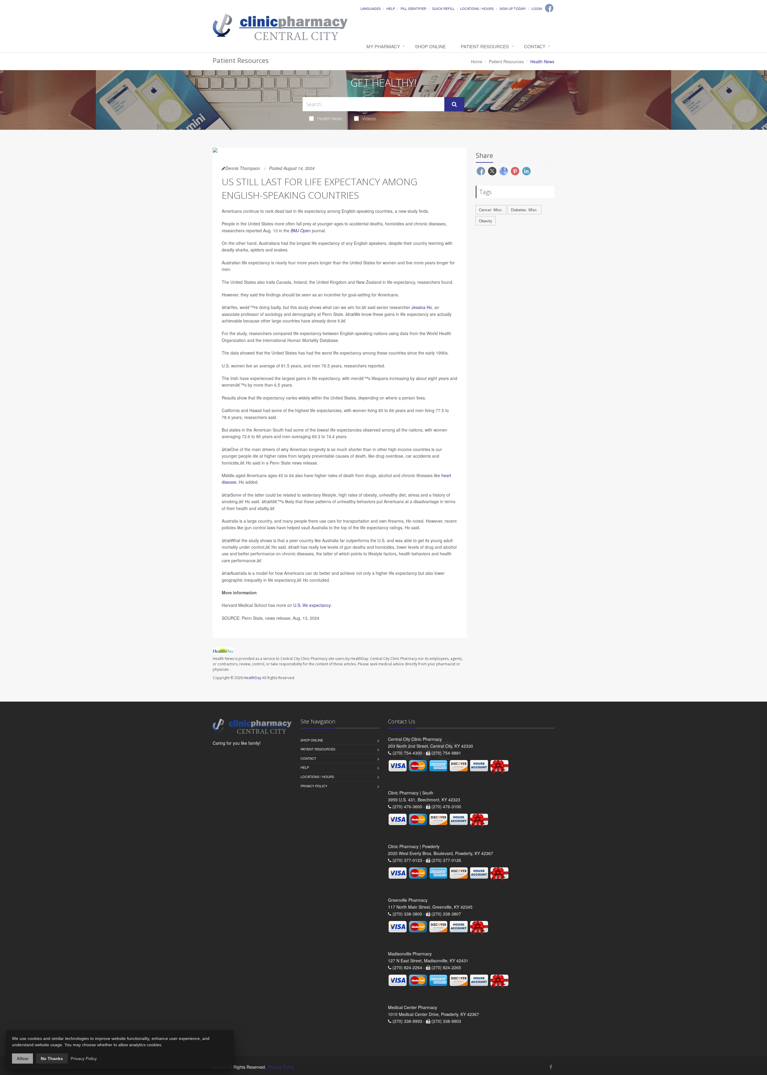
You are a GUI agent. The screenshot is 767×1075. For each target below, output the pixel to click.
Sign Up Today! (512, 8)
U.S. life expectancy (311, 605)
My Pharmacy (383, 46)
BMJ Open (301, 230)
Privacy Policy (314, 785)
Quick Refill (443, 8)
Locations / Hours (477, 8)
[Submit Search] (454, 104)
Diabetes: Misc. (524, 209)
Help (390, 8)
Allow (22, 1058)
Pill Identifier (413, 8)
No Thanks (52, 1058)
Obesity (485, 221)
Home (476, 61)
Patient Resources (485, 46)
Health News (330, 118)
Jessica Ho (421, 307)
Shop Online (430, 46)
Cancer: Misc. (491, 209)
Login (537, 8)
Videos (369, 118)
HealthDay (252, 677)
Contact (534, 46)
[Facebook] (549, 8)
